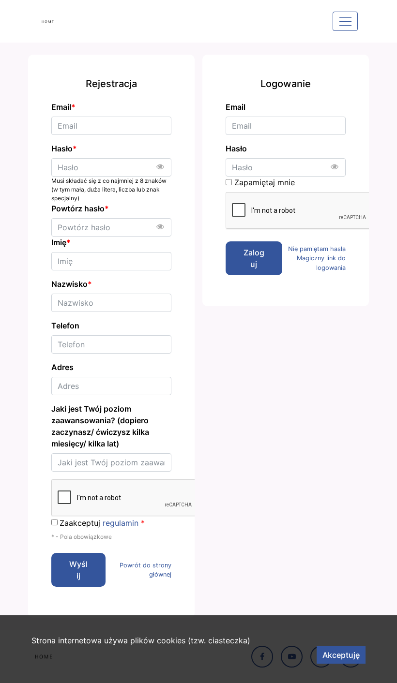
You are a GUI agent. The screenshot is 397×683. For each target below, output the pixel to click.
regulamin (120, 523)
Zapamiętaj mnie (264, 182)
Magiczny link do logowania (321, 262)
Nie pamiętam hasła (317, 248)
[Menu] (345, 21)
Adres (62, 367)
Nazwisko (71, 284)
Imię (61, 242)
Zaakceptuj (102, 523)
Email (235, 107)
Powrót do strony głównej (145, 570)
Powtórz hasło (80, 208)
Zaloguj (254, 258)
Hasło (236, 148)
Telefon (65, 325)
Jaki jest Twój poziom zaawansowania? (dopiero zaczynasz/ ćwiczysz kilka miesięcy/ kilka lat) (100, 426)
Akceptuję (341, 655)
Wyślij (78, 569)
